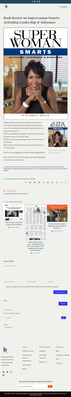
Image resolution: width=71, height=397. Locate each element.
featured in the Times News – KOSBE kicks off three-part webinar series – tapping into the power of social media (35, 246)
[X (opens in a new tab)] (32, 1)
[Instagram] (11, 372)
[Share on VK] (48, 182)
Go (64, 317)
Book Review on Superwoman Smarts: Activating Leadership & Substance (27, 166)
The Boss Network (56, 168)
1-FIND (39, 395)
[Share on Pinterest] (34, 182)
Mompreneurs (7, 168)
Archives (6, 324)
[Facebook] (3, 372)
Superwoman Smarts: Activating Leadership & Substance (35, 168)
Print (38, 152)
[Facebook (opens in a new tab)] (35, 1)
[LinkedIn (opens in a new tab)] (39, 1)
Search (5, 300)
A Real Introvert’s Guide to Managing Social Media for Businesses (57, 226)
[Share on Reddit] (52, 182)
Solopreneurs (16, 168)
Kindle (17, 152)
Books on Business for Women (55, 166)
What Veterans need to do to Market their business (13, 223)
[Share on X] (26, 182)
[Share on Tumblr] (57, 182)
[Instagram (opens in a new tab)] (37, 1)
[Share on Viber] (43, 182)
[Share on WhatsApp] (65, 182)
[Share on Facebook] (30, 182)
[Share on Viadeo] (61, 182)
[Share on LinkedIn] (39, 182)
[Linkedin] (3, 375)
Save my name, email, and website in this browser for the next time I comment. (32, 287)
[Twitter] (7, 372)
